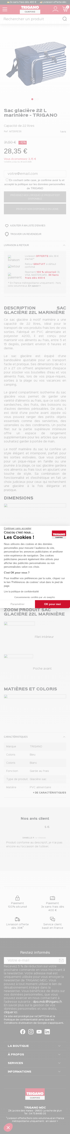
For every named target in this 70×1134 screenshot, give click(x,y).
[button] (8, 1127)
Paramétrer (17, 604)
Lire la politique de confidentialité (21, 591)
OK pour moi (52, 604)
